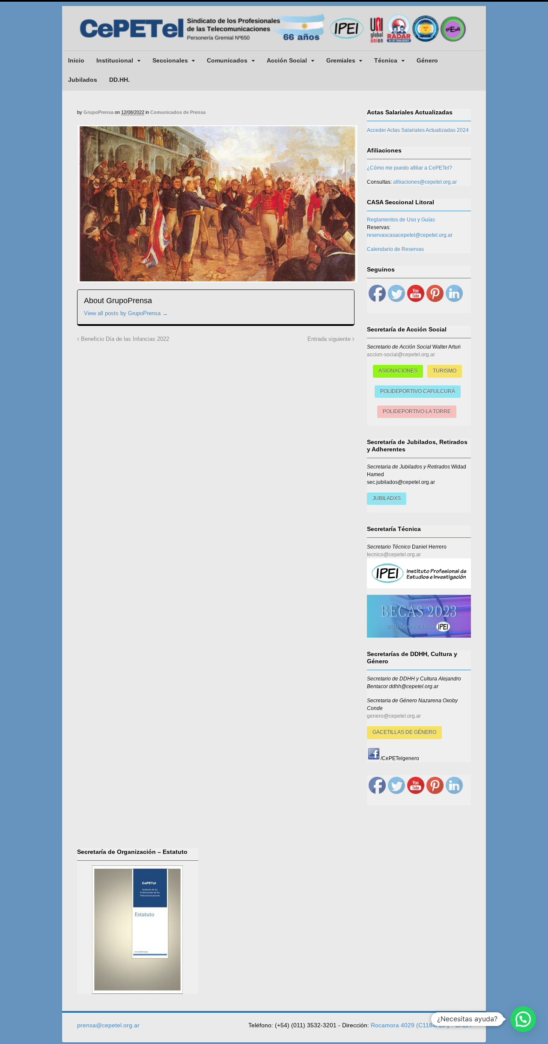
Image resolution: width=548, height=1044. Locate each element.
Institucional (114, 60)
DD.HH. (119, 79)
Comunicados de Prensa (178, 112)
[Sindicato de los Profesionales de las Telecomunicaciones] (274, 43)
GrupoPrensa (98, 112)
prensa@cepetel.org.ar (108, 1025)
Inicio (76, 60)
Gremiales (340, 60)
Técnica (385, 60)
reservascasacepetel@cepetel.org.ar (410, 235)
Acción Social (287, 60)
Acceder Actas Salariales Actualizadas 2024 (418, 130)
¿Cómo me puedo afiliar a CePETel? (409, 168)
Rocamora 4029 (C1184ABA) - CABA (421, 1025)
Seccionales (170, 60)
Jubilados (82, 79)
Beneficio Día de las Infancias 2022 (124, 339)
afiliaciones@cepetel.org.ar (425, 182)
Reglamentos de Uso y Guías (401, 220)
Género (427, 60)
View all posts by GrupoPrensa (126, 313)
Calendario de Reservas (395, 249)
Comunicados (227, 60)
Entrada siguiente (329, 339)
